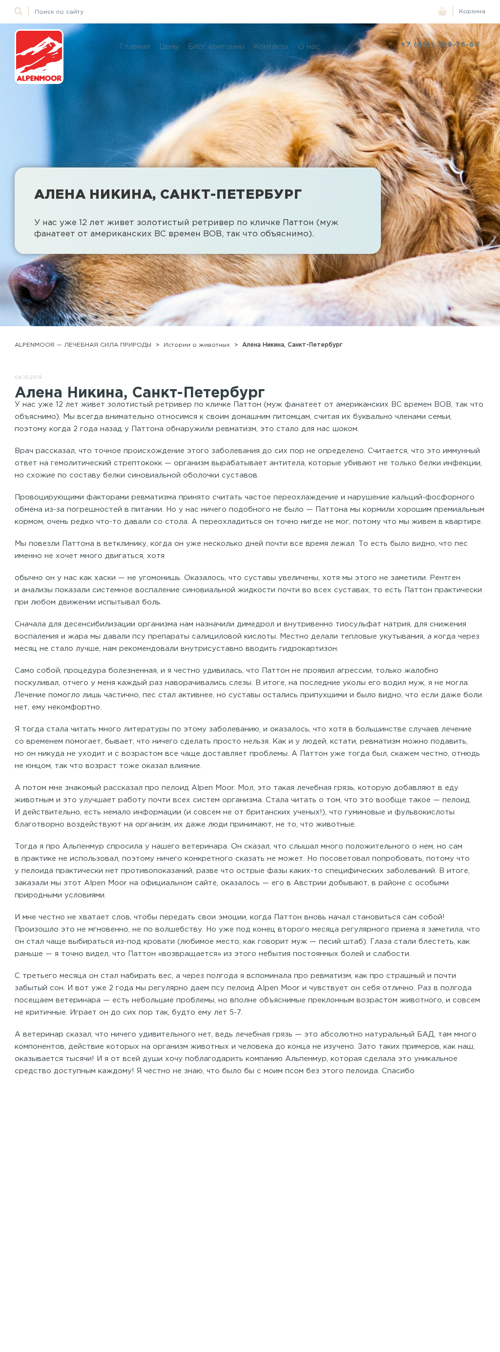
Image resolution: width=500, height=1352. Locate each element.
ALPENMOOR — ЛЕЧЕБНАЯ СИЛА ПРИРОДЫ (83, 344)
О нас (309, 46)
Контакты (271, 46)
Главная (135, 46)
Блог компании (216, 46)
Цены (169, 46)
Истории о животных (197, 344)
